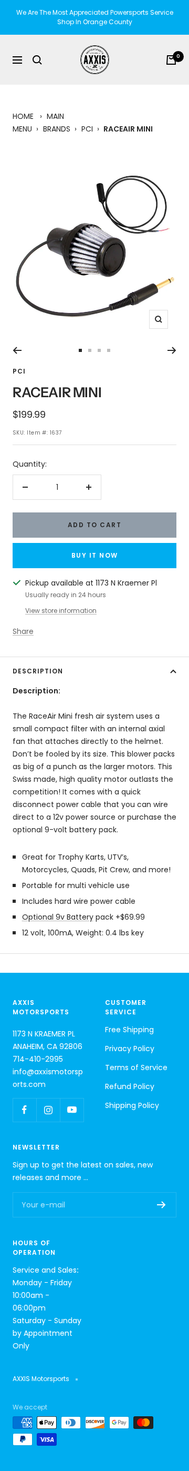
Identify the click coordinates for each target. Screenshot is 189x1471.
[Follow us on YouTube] (71, 1110)
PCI (87, 129)
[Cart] (171, 60)
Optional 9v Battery (57, 917)
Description (38, 671)
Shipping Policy (132, 1105)
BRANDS (56, 129)
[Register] (161, 1204)
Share (23, 631)
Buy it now (94, 555)
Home (23, 116)
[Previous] (17, 350)
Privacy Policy (129, 1048)
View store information (61, 610)
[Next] (171, 350)
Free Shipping (129, 1029)
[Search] (37, 60)
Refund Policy (129, 1086)
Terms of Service (136, 1067)
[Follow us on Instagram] (48, 1110)
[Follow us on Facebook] (24, 1110)
